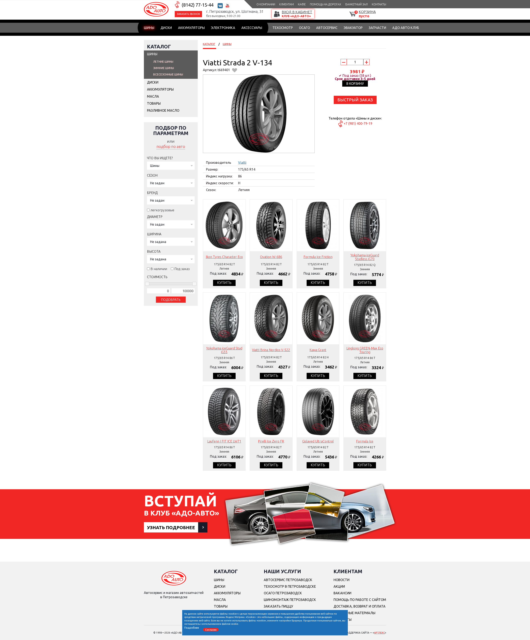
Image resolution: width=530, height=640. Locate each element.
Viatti (242, 162)
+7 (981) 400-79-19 (358, 123)
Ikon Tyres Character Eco (224, 257)
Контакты (379, 4)
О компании (266, 4)
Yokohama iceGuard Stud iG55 (224, 350)
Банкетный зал (356, 4)
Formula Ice (364, 441)
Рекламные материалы (354, 613)
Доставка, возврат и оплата (359, 606)
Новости (341, 580)
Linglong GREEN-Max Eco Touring (364, 350)
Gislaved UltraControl (318, 441)
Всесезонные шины (168, 74)
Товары (154, 103)
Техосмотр (282, 28)
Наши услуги (282, 571)
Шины (149, 28)
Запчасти (377, 28)
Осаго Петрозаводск (283, 593)
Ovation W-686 (271, 257)
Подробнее (191, 627)
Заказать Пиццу (278, 606)
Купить (224, 282)
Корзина (367, 12)
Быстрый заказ (355, 99)
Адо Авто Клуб (405, 28)
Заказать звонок (188, 14)
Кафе (302, 4)
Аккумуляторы (191, 28)
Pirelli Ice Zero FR (271, 441)
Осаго (304, 28)
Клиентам (286, 4)
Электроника (223, 28)
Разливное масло (163, 110)
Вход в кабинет (297, 12)
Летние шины (163, 61)
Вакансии (342, 593)
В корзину (355, 83)
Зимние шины (163, 68)
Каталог (159, 46)
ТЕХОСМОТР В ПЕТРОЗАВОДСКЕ (290, 586)
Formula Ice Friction (318, 257)
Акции (339, 586)
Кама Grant (318, 350)
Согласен (211, 629)
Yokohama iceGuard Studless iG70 (365, 257)
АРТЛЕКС (379, 632)
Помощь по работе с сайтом (360, 600)
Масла (153, 96)
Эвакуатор (353, 28)
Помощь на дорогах (325, 4)
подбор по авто (171, 146)
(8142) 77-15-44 (197, 4)
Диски (166, 28)
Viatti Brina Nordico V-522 (271, 350)
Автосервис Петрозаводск (288, 580)
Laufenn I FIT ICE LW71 (224, 441)
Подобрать (171, 299)
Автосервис (326, 28)
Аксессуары (251, 28)
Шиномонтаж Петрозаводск (290, 600)
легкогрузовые (162, 210)
